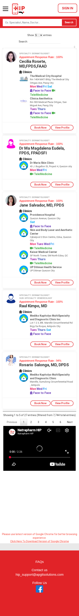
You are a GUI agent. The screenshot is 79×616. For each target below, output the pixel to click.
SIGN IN (67, 8)
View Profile (62, 127)
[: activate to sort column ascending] (39, 47)
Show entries (39, 35)
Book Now (40, 127)
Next (70, 422)
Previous (12, 422)
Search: (23, 41)
